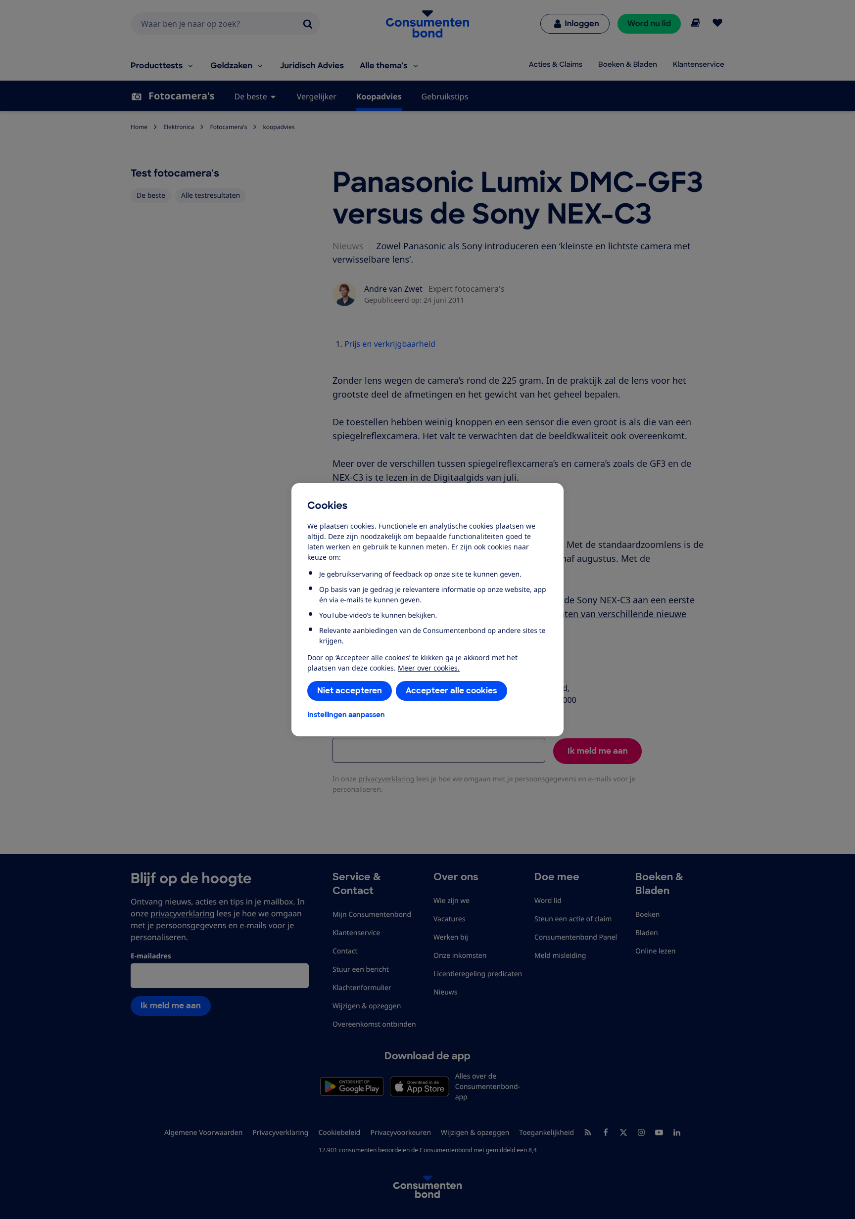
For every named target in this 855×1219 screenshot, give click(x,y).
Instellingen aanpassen (346, 714)
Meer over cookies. (429, 668)
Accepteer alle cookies (451, 690)
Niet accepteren (349, 690)
